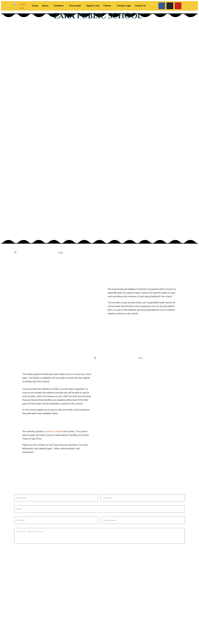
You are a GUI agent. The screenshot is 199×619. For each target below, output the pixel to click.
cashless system (53, 431)
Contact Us (140, 6)
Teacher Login (124, 6)
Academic (59, 6)
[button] (46, 6)
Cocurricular (75, 6)
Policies (107, 6)
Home (35, 6)
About (45, 6)
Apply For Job (92, 6)
